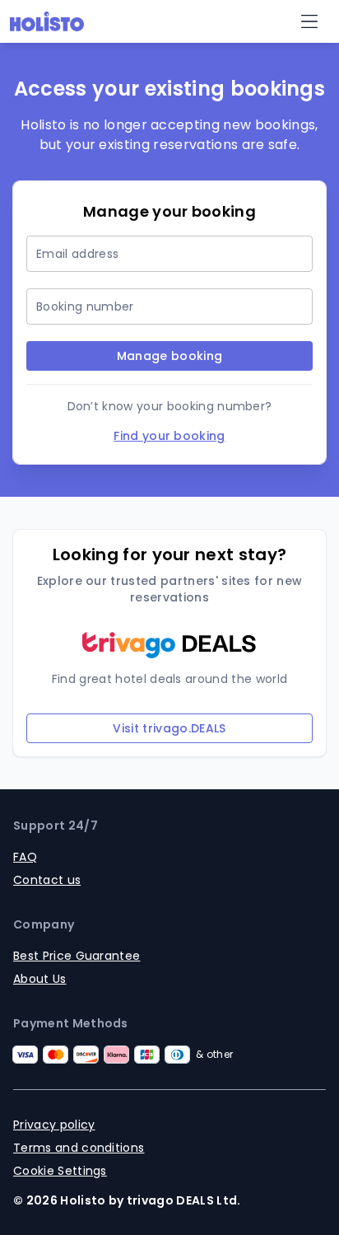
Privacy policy (54, 1124)
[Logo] (47, 21)
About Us (40, 979)
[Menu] (309, 21)
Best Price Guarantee (76, 955)
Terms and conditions (78, 1147)
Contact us (47, 880)
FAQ (25, 857)
